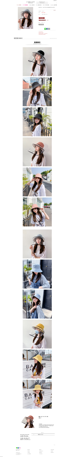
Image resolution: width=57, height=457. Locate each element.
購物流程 (40, 449)
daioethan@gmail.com (18, 454)
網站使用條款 (52, 449)
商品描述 (16, 38)
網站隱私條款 (1, 456)
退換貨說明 (40, 452)
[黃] (45, 14)
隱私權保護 (52, 452)
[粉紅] (42, 14)
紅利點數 (29, 452)
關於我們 (29, 449)
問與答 (20, 38)
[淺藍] (44, 14)
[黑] (46, 14)
